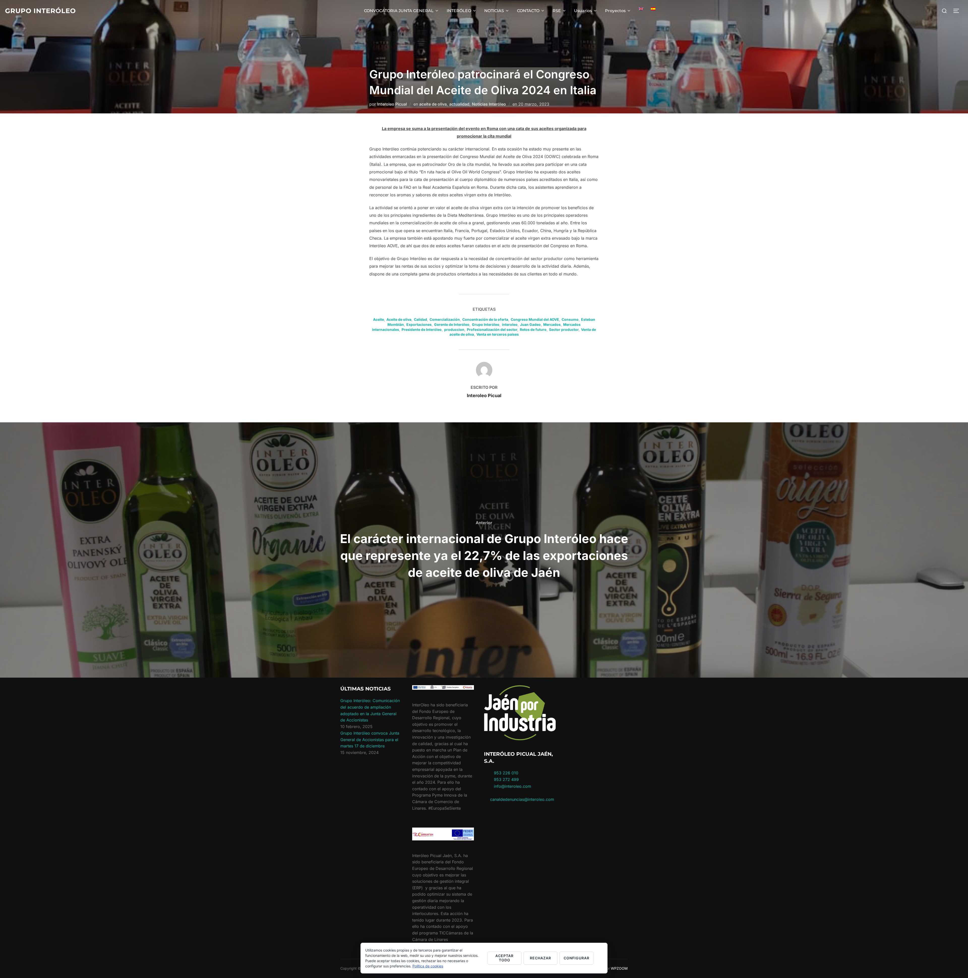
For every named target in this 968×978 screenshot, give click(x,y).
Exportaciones (419, 324)
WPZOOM (619, 968)
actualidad (459, 104)
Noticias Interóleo (489, 104)
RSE (557, 10)
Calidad (420, 319)
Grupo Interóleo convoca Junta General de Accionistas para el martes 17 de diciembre (369, 739)
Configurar (576, 958)
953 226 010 (506, 772)
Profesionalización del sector (492, 329)
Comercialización (445, 319)
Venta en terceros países (497, 334)
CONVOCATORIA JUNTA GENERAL (399, 10)
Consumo (570, 319)
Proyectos (615, 10)
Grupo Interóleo (40, 11)
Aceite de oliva (398, 319)
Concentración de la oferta (485, 319)
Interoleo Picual (392, 104)
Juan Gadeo (530, 324)
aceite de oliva (433, 104)
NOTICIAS (494, 10)
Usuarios (583, 10)
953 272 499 (506, 779)
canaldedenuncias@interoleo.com (522, 799)
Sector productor (564, 329)
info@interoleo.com (512, 786)
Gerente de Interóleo (451, 324)
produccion (454, 329)
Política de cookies (427, 966)
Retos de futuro (533, 329)
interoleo (510, 324)
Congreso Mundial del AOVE (535, 319)
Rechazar (540, 958)
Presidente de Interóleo (422, 329)
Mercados (552, 324)
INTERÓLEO (459, 10)
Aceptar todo (504, 958)
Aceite (378, 319)
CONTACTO (528, 10)
